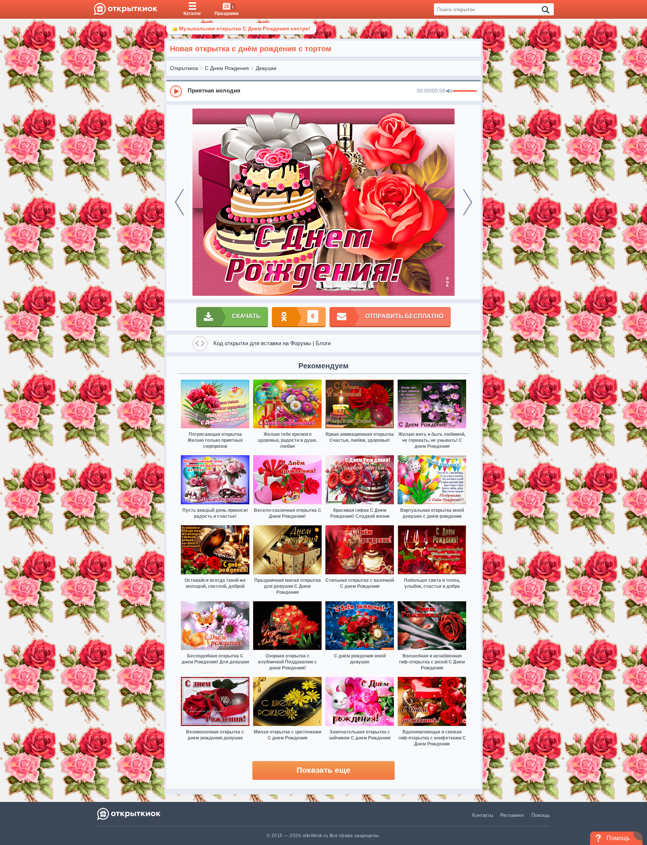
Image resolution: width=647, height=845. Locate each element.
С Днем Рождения (227, 68)
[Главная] (125, 9)
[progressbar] (465, 91)
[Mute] (449, 91)
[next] (467, 202)
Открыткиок (184, 68)
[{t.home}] (129, 814)
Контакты (482, 815)
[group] (323, 91)
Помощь (540, 815)
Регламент (512, 815)
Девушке (266, 68)
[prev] (179, 202)
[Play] (176, 91)
